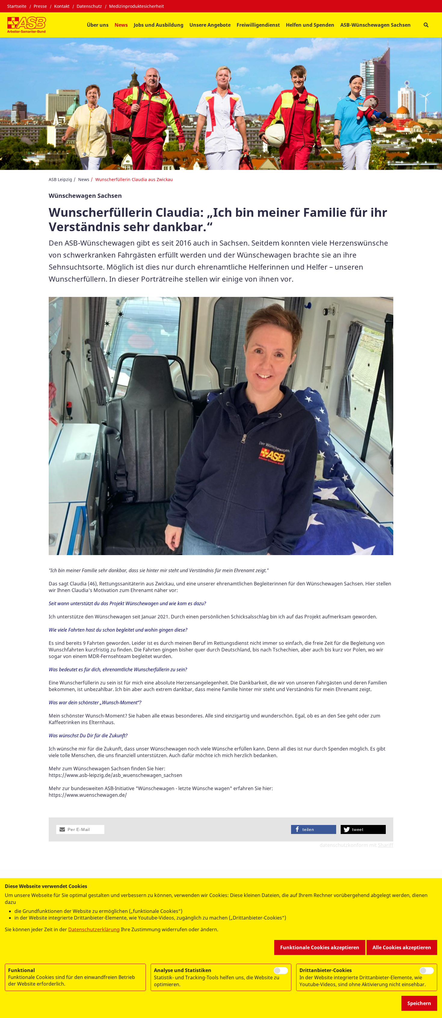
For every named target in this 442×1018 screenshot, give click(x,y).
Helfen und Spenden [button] (310, 25)
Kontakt (61, 6)
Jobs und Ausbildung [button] (158, 25)
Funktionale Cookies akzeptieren (319, 947)
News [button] (121, 25)
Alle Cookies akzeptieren (402, 947)
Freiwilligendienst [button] (258, 25)
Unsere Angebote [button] (210, 25)
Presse (40, 6)
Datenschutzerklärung (94, 929)
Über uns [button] (98, 25)
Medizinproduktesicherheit (136, 6)
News (83, 179)
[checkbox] (281, 970)
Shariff (385, 845)
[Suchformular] (426, 25)
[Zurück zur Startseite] (26, 25)
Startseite (16, 6)
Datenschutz (89, 6)
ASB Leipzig (60, 179)
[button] (80, 829)
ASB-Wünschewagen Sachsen (375, 25)
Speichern (419, 1003)
